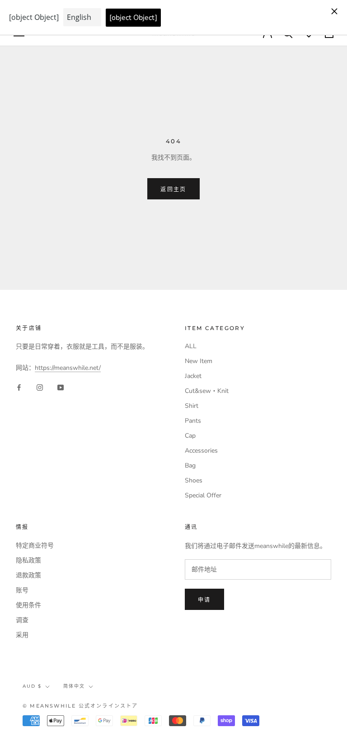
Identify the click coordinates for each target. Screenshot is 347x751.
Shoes (193, 480)
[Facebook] (19, 387)
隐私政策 (28, 560)
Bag (190, 465)
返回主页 (173, 189)
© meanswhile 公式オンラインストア (80, 706)
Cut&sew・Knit (207, 391)
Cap (190, 435)
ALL (191, 346)
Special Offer (203, 495)
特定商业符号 (35, 545)
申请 (204, 599)
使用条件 (28, 605)
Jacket (193, 376)
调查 (22, 620)
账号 (22, 590)
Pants (193, 420)
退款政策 (28, 575)
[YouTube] (60, 387)
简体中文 (74, 686)
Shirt (191, 405)
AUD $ (32, 686)
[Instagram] (40, 387)
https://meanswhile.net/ (68, 368)
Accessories (201, 450)
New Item (198, 361)
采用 (22, 635)
